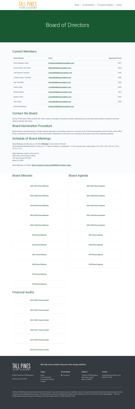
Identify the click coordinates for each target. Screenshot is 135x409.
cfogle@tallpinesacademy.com (59, 87)
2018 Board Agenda (96, 264)
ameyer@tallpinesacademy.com (60, 92)
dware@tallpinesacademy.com (59, 82)
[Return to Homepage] (28, 5)
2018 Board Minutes (39, 284)
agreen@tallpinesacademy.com (59, 97)
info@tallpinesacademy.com (111, 375)
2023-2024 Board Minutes (39, 225)
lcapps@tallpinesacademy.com (59, 77)
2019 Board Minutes (39, 274)
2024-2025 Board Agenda (95, 206)
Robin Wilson (108, 394)
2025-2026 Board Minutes (39, 196)
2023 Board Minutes (39, 235)
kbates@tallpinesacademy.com (59, 68)
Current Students (46, 377)
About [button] (77, 5)
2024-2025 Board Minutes (39, 206)
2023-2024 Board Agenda (95, 215)
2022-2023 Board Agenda (95, 225)
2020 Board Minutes (39, 264)
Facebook (66, 375)
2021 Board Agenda (96, 235)
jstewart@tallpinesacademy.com (60, 73)
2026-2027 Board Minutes (39, 186)
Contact (119, 5)
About (42, 375)
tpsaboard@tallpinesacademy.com (61, 106)
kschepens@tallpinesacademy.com (61, 63)
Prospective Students (47, 379)
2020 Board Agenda (96, 245)
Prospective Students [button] (105, 5)
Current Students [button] (88, 5)
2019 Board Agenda (96, 255)
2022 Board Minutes (39, 245)
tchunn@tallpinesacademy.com (59, 102)
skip (15, 5)
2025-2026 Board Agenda (95, 196)
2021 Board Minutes (39, 255)
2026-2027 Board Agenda (95, 186)
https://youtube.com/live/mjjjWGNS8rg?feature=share (51, 165)
